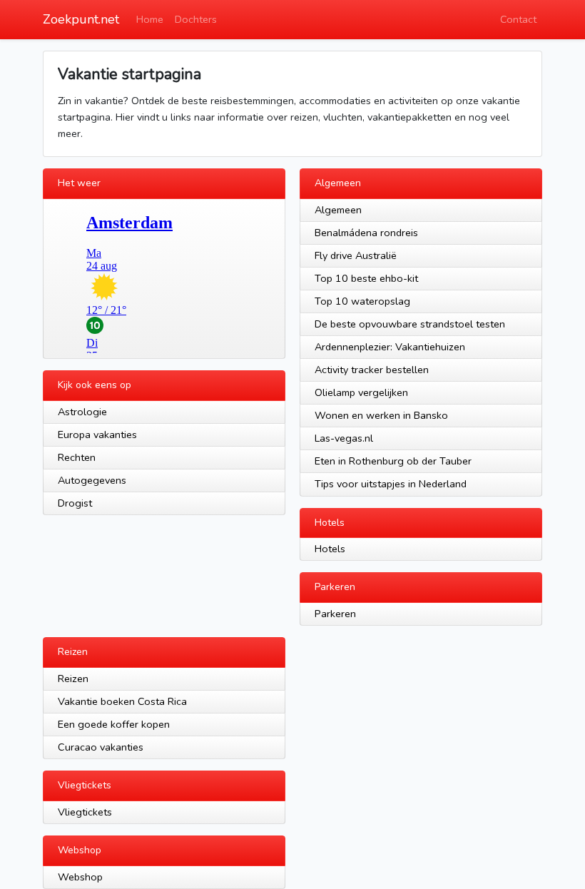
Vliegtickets (85, 812)
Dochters (196, 19)
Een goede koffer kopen (114, 724)
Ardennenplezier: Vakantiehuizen (390, 347)
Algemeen (338, 210)
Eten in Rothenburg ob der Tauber (393, 461)
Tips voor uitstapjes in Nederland (391, 484)
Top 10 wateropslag (362, 301)
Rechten (77, 457)
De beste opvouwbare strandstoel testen (410, 324)
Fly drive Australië (356, 255)
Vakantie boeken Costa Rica (122, 701)
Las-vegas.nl (344, 438)
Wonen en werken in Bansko (381, 415)
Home (149, 19)
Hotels (330, 549)
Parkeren (335, 613)
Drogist (75, 503)
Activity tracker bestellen (372, 369)
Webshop (80, 877)
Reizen (73, 678)
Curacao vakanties (100, 747)
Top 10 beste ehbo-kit (366, 278)
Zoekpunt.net (81, 19)
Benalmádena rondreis (366, 232)
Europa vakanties (97, 434)
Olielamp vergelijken (361, 392)
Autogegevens (92, 480)
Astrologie (82, 412)
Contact (518, 19)
